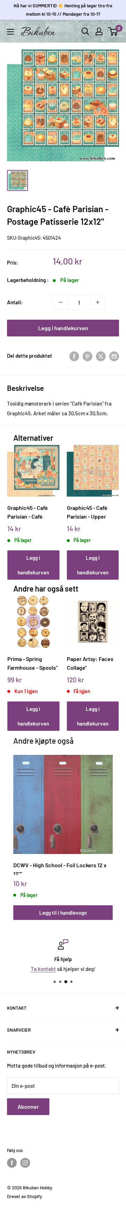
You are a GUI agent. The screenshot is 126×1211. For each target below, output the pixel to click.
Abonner (28, 1106)
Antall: (15, 302)
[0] (113, 31)
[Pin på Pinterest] (87, 355)
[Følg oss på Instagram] (25, 1163)
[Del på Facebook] (74, 355)
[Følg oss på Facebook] (12, 1163)
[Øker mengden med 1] (97, 302)
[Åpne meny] (10, 32)
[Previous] (15, 505)
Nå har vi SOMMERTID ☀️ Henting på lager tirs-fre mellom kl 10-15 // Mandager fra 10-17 (63, 10)
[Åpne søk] (85, 31)
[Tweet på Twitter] (101, 355)
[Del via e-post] (114, 355)
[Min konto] (99, 31)
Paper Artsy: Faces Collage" (90, 663)
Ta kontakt (43, 969)
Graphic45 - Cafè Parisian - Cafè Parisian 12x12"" (27, 512)
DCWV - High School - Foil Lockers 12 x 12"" (59, 868)
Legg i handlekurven (63, 328)
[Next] (111, 505)
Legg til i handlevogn (63, 912)
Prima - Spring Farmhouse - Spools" (32, 663)
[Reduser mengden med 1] (60, 302)
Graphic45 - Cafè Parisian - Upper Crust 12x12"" (87, 512)
